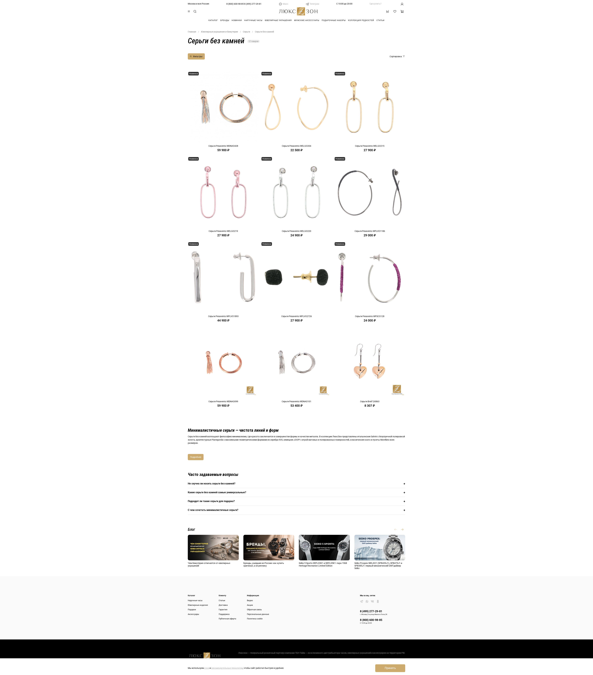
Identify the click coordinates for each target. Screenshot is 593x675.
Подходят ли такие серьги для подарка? (296, 501)
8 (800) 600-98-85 (235, 4)
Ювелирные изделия (198, 605)
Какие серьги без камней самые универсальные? (296, 492)
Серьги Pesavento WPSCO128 (369, 316)
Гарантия (223, 609)
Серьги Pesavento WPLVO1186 (370, 231)
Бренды (224, 20)
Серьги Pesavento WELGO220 (296, 231)
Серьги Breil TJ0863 (369, 401)
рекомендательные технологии (227, 668)
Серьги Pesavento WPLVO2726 (296, 316)
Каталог (213, 20)
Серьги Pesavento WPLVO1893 (223, 316)
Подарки (192, 609)
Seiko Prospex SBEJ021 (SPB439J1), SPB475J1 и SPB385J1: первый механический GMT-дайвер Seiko (378, 566)
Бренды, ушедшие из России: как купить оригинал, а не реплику (263, 564)
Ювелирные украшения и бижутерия (219, 31)
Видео (250, 600)
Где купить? (375, 3)
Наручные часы (253, 20)
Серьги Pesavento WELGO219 (223, 231)
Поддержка (224, 614)
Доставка (223, 605)
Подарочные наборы (334, 20)
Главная (192, 31)
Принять (390, 668)
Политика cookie (255, 619)
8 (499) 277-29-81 (252, 4)
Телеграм (314, 4)
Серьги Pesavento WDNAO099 (223, 401)
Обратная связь (254, 609)
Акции (250, 605)
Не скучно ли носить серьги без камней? (296, 483)
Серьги (246, 31)
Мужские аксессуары (306, 20)
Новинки (237, 20)
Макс (285, 4)
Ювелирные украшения (278, 20)
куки (206, 668)
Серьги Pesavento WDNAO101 (296, 401)
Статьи (380, 20)
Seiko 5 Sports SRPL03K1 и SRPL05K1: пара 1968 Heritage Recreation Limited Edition (323, 564)
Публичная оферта (227, 619)
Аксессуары (193, 614)
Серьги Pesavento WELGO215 (369, 146)
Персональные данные (258, 614)
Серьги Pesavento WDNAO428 (223, 146)
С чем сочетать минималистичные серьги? (296, 510)
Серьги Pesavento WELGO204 (296, 146)
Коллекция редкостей (361, 20)
